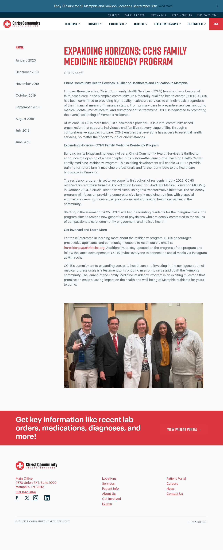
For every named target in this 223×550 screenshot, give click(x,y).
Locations (71, 24)
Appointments (182, 15)
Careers (114, 15)
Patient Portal (135, 15)
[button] (71, 24)
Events (107, 503)
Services (94, 24)
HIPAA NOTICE (198, 522)
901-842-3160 (26, 492)
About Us (139, 24)
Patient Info (116, 24)
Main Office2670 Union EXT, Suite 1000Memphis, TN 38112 (36, 482)
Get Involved (195, 24)
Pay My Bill (159, 15)
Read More (165, 6)
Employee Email (208, 15)
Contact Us (175, 493)
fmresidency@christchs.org (84, 247)
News (171, 488)
